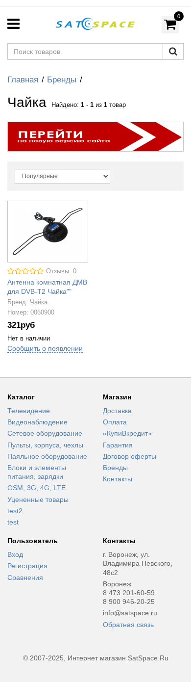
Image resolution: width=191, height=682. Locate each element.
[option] (95, 137)
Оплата (115, 422)
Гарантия (118, 445)
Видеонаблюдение (37, 422)
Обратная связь (128, 625)
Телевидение (28, 411)
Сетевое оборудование (44, 433)
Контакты (117, 479)
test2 (15, 511)
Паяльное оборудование (47, 456)
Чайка (39, 302)
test (13, 522)
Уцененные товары (38, 499)
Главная (22, 79)
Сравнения (25, 577)
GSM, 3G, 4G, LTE (36, 488)
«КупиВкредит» (127, 433)
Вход (15, 554)
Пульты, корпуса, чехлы (45, 445)
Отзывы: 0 (61, 271)
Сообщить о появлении (45, 348)
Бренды (61, 79)
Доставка (117, 411)
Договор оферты (129, 456)
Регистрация (27, 566)
